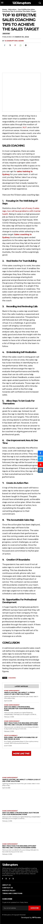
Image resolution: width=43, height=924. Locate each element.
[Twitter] (10, 45)
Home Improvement (12, 690)
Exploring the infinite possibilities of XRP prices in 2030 (21, 738)
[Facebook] (4, 45)
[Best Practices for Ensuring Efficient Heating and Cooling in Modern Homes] (21, 832)
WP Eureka (36, 917)
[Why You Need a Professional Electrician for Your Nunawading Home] (21, 799)
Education (12, 9)
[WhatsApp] (20, 45)
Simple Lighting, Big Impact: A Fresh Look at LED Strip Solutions (19, 693)
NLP (25, 127)
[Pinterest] (15, 45)
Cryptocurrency (11, 735)
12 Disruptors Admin (14, 41)
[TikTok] (9, 879)
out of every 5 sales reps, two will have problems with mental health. (21, 211)
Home (4, 9)
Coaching (12, 678)
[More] (25, 45)
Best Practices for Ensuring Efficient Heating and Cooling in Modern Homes (21, 724)
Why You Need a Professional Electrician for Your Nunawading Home (19, 708)
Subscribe (35, 908)
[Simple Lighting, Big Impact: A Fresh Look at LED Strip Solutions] (21, 766)
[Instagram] (6, 879)
